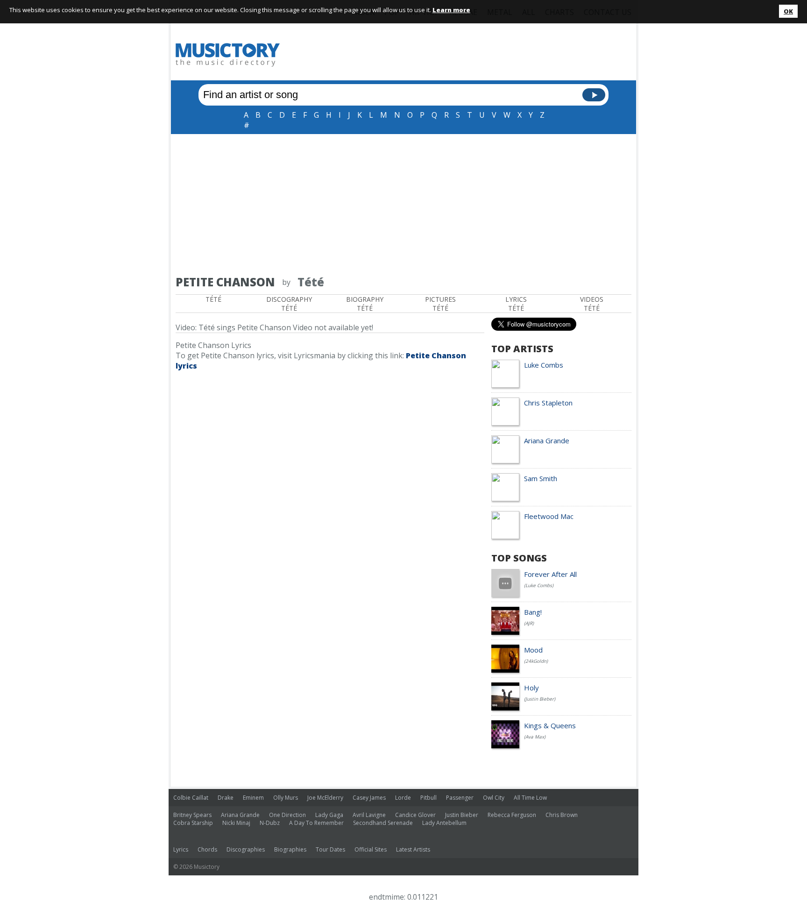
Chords (207, 849)
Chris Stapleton (548, 402)
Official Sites (370, 849)
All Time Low (530, 798)
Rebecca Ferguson (512, 815)
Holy (531, 687)
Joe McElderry (325, 798)
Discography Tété (289, 304)
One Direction (287, 815)
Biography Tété (364, 304)
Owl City (493, 798)
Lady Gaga (329, 815)
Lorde (403, 798)
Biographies (290, 849)
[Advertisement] (403, 204)
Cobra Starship (193, 823)
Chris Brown (561, 815)
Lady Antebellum (444, 823)
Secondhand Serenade (383, 823)
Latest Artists (413, 849)
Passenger (460, 798)
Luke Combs (543, 364)
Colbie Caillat (190, 798)
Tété (213, 299)
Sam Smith (540, 478)
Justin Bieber (461, 815)
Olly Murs (285, 798)
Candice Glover (415, 815)
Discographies (246, 849)
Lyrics (180, 849)
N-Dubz (270, 823)
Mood (533, 649)
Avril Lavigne (369, 815)
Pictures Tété (440, 304)
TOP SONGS (519, 558)
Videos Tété (591, 304)
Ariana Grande (546, 440)
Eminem (253, 798)
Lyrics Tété (516, 304)
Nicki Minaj (236, 823)
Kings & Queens (550, 725)
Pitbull (428, 798)
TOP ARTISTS (522, 348)
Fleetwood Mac (548, 516)
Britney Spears (192, 815)
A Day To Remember (316, 823)
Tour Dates (330, 849)
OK (788, 11)
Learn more (451, 10)
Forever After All (550, 574)
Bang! (533, 612)
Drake (226, 798)
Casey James (369, 798)
